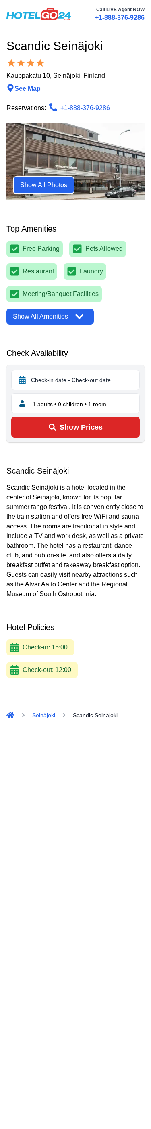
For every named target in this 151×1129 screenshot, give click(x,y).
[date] (22, 380)
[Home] (10, 715)
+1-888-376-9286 (120, 17)
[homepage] (38, 14)
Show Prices (81, 427)
